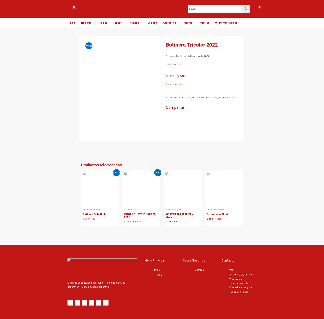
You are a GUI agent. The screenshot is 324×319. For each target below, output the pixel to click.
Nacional (135, 22)
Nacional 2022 (226, 97)
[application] (92, 22)
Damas (103, 22)
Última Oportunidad (226, 22)
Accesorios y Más (207, 97)
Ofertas (204, 22)
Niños (118, 22)
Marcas (188, 22)
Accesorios (169, 22)
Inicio (72, 22)
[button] (167, 114)
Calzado (152, 22)
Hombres (86, 22)
